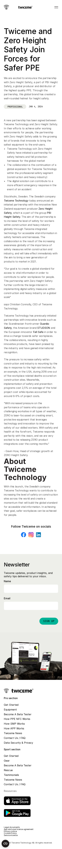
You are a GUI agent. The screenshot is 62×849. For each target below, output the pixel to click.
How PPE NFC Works (17, 718)
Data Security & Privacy (18, 742)
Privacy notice (10, 831)
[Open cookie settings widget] (5, 843)
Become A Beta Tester (17, 714)
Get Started (11, 704)
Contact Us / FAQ (14, 738)
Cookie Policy (10, 833)
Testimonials (11, 774)
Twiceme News (13, 733)
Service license (11, 835)
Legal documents (12, 827)
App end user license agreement (18, 829)
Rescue (8, 770)
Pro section (11, 698)
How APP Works (14, 728)
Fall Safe (38, 332)
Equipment (10, 709)
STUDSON (43, 327)
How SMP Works (14, 723)
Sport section (12, 749)
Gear (7, 760)
